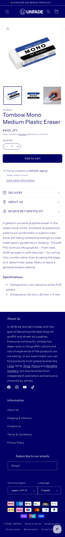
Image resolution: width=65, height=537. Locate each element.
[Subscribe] (53, 466)
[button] (7, 12)
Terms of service (33, 523)
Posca (35, 366)
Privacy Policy (15, 442)
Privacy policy (13, 529)
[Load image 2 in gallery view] (32, 96)
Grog (26, 366)
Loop (10, 366)
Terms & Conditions (19, 434)
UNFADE (17, 523)
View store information (20, 180)
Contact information (51, 529)
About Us (13, 410)
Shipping (22, 134)
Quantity (8, 140)
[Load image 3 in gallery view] (52, 96)
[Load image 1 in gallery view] (13, 96)
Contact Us (14, 426)
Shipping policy (52, 523)
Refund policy (31, 529)
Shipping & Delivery (19, 418)
